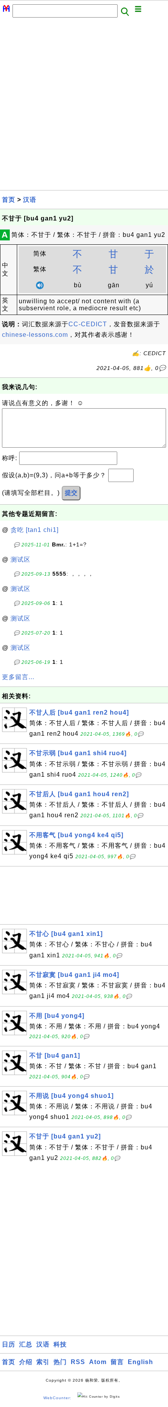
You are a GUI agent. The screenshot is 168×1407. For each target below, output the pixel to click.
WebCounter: (57, 1398)
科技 (60, 1344)
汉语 (29, 199)
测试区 (20, 559)
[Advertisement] (84, 106)
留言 (117, 1362)
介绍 (25, 1362)
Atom (98, 1362)
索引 (43, 1362)
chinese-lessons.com (35, 334)
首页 (8, 199)
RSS (78, 1362)
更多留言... (18, 677)
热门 (60, 1362)
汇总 (25, 1344)
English (140, 1362)
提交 (71, 492)
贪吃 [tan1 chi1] (35, 530)
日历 (8, 1344)
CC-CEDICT (87, 324)
